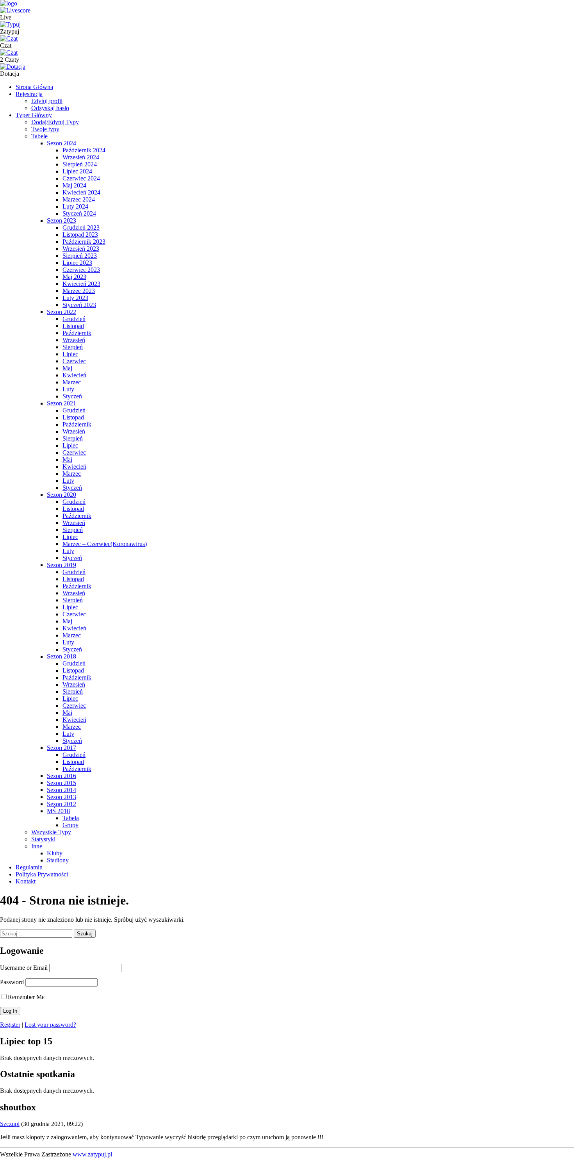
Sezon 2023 (61, 220)
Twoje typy (45, 129)
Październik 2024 (83, 150)
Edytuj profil (46, 101)
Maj (67, 368)
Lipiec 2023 (77, 262)
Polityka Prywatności (42, 874)
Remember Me (26, 997)
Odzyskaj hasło (50, 108)
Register (10, 1024)
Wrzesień (73, 340)
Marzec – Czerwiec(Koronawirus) (104, 544)
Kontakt (26, 881)
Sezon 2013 (61, 797)
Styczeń (72, 396)
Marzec (71, 382)
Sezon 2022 (61, 312)
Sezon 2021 (61, 403)
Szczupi (10, 1124)
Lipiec (70, 354)
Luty (68, 389)
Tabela (70, 818)
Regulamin (29, 867)
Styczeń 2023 (79, 305)
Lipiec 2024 (77, 171)
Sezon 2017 (61, 747)
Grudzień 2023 (81, 227)
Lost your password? (50, 1024)
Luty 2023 (75, 297)
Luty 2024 (75, 206)
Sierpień (72, 347)
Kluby (54, 853)
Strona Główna (34, 87)
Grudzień (74, 319)
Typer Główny (34, 115)
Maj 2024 (74, 185)
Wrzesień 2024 (80, 157)
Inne (36, 846)
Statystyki (43, 839)
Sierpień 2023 (79, 255)
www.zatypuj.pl (92, 1154)
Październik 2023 (83, 241)
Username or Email (24, 967)
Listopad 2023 (80, 234)
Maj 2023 (74, 276)
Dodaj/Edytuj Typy (55, 122)
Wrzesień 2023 (80, 248)
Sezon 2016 (61, 776)
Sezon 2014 (61, 790)
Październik (76, 333)
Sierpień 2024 (79, 164)
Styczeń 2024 (79, 213)
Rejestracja (29, 94)
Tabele (39, 136)
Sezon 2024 (61, 143)
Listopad (73, 326)
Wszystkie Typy (51, 832)
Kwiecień (74, 375)
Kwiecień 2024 (81, 192)
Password (12, 982)
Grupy (70, 825)
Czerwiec (74, 361)
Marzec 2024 (78, 199)
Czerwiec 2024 (81, 178)
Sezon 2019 (61, 565)
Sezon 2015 (61, 783)
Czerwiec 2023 (81, 269)
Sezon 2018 (61, 656)
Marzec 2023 (78, 290)
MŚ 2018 (58, 811)
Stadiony (58, 860)
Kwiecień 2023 (81, 283)
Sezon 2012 (61, 804)
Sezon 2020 (61, 494)
